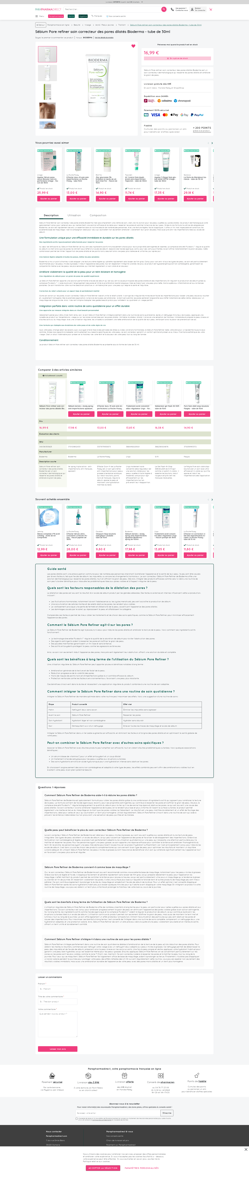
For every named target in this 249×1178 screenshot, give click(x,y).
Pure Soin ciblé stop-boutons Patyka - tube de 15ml (196, 407)
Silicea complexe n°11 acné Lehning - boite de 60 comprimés (48, 536)
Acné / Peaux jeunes (104, 25)
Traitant (122, 25)
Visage (88, 25)
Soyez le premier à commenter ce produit (54, 38)
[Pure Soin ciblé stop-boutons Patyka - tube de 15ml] (197, 391)
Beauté (77, 25)
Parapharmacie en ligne (58, 25)
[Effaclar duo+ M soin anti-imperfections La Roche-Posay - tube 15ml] (110, 391)
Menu (41, 16)
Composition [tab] (98, 215)
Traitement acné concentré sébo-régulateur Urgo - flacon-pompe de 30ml (138, 407)
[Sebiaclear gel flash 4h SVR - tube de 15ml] (168, 391)
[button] (133, 46)
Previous (208, 143)
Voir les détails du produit (104, 37)
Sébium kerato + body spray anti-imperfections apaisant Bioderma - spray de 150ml (80, 407)
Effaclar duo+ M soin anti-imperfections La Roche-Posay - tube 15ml (78, 179)
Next (212, 143)
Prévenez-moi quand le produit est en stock (177, 45)
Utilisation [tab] (74, 215)
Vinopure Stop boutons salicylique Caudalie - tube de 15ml (106, 536)
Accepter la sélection (103, 1168)
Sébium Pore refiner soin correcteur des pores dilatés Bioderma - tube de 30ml (52, 407)
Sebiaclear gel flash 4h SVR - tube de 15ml (167, 407)
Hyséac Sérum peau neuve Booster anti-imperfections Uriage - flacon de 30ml (47, 180)
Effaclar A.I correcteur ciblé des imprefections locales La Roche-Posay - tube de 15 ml (195, 536)
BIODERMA (87, 38)
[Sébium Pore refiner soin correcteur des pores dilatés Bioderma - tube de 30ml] (52, 391)
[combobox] (115, 9)
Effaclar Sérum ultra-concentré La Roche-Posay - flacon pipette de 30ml (77, 536)
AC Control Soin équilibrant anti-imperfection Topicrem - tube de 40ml (136, 179)
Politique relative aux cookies (96, 1161)
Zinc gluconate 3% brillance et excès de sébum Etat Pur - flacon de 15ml (106, 180)
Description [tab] (51, 215)
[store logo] (48, 9)
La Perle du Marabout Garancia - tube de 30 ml (195, 178)
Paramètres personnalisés (141, 1168)
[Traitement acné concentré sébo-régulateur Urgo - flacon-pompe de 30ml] (139, 391)
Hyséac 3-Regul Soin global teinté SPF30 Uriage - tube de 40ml (165, 179)
